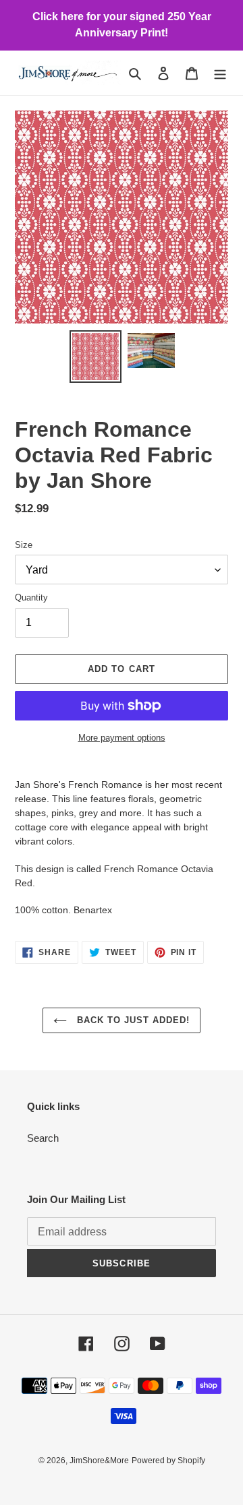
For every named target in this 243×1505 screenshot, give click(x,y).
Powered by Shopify (168, 1460)
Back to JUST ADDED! (132, 1020)
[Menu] (220, 73)
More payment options (121, 738)
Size (23, 545)
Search (43, 1138)
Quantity (31, 597)
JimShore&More (99, 1460)
